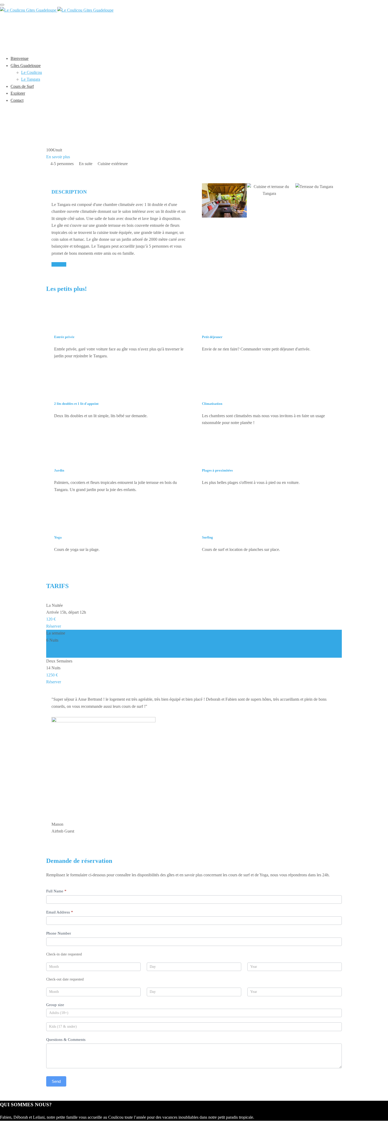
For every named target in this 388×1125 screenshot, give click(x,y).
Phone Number (58, 933)
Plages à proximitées (217, 470)
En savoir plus (58, 157)
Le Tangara (30, 79)
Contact (17, 100)
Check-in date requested (64, 954)
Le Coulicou (31, 72)
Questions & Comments (66, 1039)
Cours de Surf (22, 86)
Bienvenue (20, 58)
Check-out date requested (65, 979)
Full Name (56, 891)
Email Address (59, 912)
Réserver (58, 264)
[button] (269, 223)
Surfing (207, 537)
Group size (55, 1005)
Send (56, 1081)
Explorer (18, 93)
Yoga (58, 537)
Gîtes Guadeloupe (26, 65)
